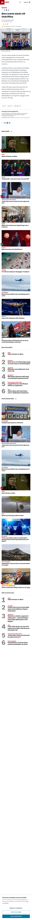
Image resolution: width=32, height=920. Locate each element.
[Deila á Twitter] (6, 10)
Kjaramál (4, 7)
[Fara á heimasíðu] (6, 2)
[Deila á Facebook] (4, 10)
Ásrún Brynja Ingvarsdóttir (8, 20)
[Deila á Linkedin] (8, 10)
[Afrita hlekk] (2, 10)
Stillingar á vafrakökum (16, 908)
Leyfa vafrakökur (16, 916)
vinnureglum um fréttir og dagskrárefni (22, 117)
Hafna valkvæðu (16, 912)
